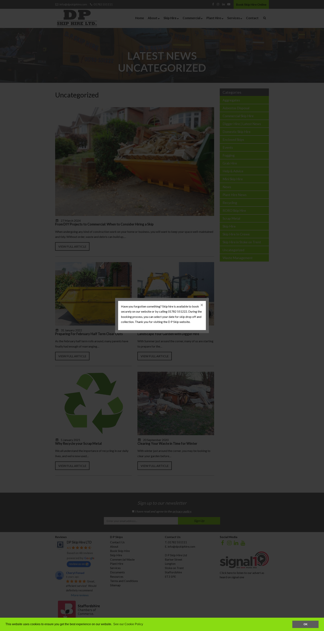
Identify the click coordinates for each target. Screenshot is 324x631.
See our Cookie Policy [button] (128, 624)
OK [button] (306, 624)
